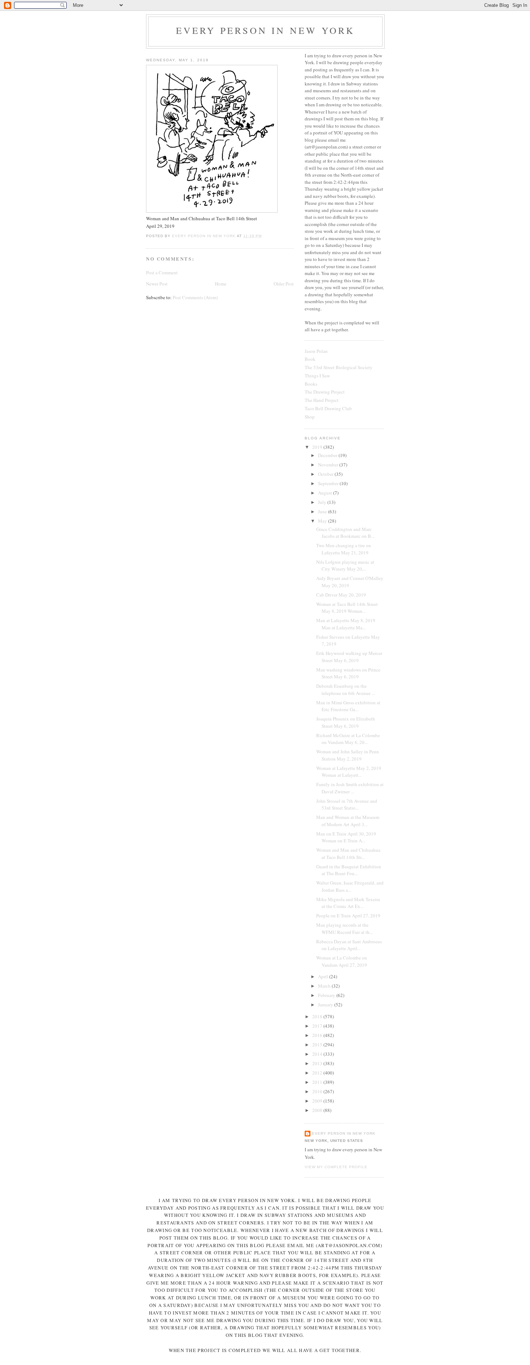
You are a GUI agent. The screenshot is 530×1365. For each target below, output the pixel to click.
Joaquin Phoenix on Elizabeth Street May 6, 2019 (345, 722)
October (326, 474)
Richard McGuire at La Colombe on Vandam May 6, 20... (348, 739)
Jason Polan (316, 351)
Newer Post (157, 283)
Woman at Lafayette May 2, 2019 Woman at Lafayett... (348, 772)
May (323, 521)
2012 (317, 1072)
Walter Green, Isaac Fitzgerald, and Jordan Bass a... (350, 886)
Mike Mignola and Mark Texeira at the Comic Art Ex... (348, 903)
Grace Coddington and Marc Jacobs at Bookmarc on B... (345, 533)
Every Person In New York (265, 30)
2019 (317, 447)
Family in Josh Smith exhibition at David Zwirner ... (350, 788)
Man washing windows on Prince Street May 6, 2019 (348, 673)
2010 (317, 1091)
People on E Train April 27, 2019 (348, 915)
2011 (317, 1082)
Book (310, 359)
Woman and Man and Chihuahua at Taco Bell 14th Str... (348, 853)
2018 (317, 1016)
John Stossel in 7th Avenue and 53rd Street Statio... (346, 804)
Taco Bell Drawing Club (328, 408)
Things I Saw (317, 375)
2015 (317, 1044)
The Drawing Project (325, 392)
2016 (317, 1035)
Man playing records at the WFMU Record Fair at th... (344, 928)
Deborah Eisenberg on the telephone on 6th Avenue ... (345, 689)
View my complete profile (336, 1167)
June (323, 511)
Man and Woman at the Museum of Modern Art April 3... (347, 821)
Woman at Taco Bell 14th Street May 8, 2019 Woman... (347, 608)
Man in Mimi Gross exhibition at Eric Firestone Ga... (348, 706)
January (326, 1004)
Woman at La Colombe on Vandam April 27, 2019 (341, 961)
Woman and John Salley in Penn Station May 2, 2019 (347, 755)
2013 (317, 1063)
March (325, 986)
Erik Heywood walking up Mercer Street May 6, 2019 (349, 657)
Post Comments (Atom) (195, 297)
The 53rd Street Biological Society (338, 367)
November (328, 464)
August (325, 492)
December (328, 455)
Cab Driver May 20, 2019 (341, 594)
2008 (317, 1110)
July (322, 502)
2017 (317, 1026)
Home (220, 283)
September (329, 483)
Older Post (284, 283)
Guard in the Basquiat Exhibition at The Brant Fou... (348, 870)
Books (311, 384)
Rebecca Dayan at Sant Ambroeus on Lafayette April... (349, 945)
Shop (310, 416)
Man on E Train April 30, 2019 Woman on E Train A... (346, 837)
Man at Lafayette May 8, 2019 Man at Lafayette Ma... (345, 624)
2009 (317, 1101)
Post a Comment (162, 272)
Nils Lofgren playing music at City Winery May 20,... (345, 565)
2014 (317, 1054)
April (323, 976)
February (327, 995)
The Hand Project (322, 400)
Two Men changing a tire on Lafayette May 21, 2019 (343, 549)
